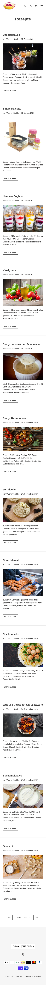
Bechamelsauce (12, 775)
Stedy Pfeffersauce (14, 418)
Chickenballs (11, 634)
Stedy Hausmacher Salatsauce (21, 344)
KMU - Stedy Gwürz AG (19, 976)
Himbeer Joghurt (13, 196)
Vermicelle (9, 489)
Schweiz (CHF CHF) (22, 946)
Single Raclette (12, 108)
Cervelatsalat (11, 560)
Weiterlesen (10, 91)
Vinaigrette (9, 270)
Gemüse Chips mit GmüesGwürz (23, 704)
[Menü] (41, 6)
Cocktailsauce (11, 34)
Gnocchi (8, 846)
